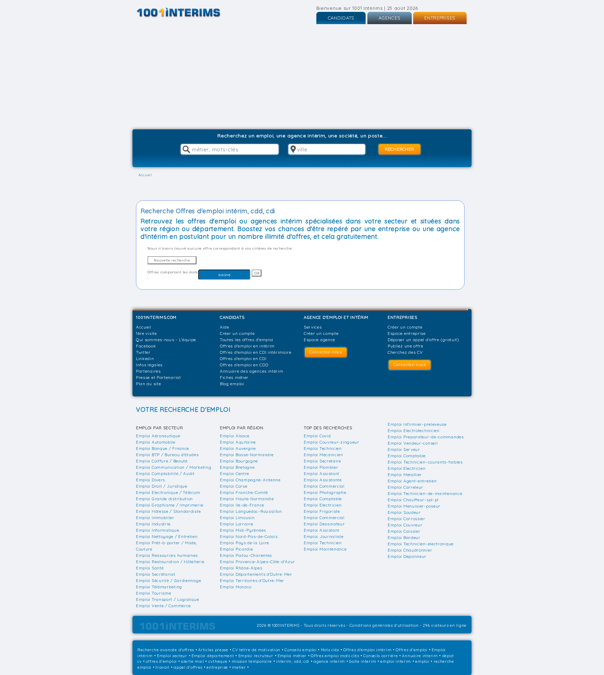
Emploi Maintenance (325, 549)
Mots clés (330, 649)
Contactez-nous (325, 351)
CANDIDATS (341, 18)
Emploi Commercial (324, 486)
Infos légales (149, 364)
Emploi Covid (317, 435)
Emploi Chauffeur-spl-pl (413, 499)
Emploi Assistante (323, 479)
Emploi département (213, 655)
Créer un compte (237, 333)
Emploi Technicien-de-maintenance (425, 493)
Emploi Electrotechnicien (414, 430)
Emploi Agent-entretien (412, 480)
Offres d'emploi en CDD (244, 364)
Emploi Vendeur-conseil (413, 443)
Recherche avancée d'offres (165, 649)
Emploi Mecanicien (323, 454)
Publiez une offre (405, 346)
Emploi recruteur (255, 655)
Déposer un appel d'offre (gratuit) (423, 339)
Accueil (143, 327)
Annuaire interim (420, 655)
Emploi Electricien (323, 505)
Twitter (143, 352)
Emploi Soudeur (404, 512)
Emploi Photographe (325, 492)
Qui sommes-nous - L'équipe (166, 339)
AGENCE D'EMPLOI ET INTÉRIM (336, 317)
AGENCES (390, 18)
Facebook (146, 346)
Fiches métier (234, 377)
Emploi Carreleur (405, 487)
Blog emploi (232, 383)
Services (313, 327)
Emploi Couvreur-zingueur (331, 442)
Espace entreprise (407, 333)
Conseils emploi (301, 649)
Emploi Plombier (321, 467)
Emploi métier (292, 655)
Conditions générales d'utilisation (384, 625)
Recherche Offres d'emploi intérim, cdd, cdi (208, 211)
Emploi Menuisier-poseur (414, 506)
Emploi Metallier (405, 474)
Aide (224, 327)
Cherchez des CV (405, 352)
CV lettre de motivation (256, 649)
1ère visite (146, 333)
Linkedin (145, 358)
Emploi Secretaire (322, 461)
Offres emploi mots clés (335, 655)
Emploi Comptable (323, 498)
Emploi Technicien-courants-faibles (425, 462)
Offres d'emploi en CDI (243, 358)
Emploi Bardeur (404, 537)
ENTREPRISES (439, 18)
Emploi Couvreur (405, 524)
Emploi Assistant (321, 473)
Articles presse (213, 649)
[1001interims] (186, 12)
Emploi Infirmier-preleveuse (417, 424)
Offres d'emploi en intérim (247, 346)
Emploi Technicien (323, 448)
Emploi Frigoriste (322, 511)
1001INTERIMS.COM (156, 317)
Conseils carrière (380, 655)
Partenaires (148, 371)
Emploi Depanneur (407, 556)
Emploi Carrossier (406, 518)
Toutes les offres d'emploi (246, 339)
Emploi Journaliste (324, 536)
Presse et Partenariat (158, 377)
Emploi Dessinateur (324, 523)
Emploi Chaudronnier (410, 550)
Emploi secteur (172, 655)
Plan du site (148, 383)
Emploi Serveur (404, 449)
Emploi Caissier (404, 531)
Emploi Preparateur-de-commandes (426, 436)
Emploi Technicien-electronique (421, 543)
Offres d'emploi (411, 649)
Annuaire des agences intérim (251, 371)
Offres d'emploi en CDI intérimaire (256, 352)
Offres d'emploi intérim (367, 649)
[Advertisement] (302, 77)
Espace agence (319, 339)
